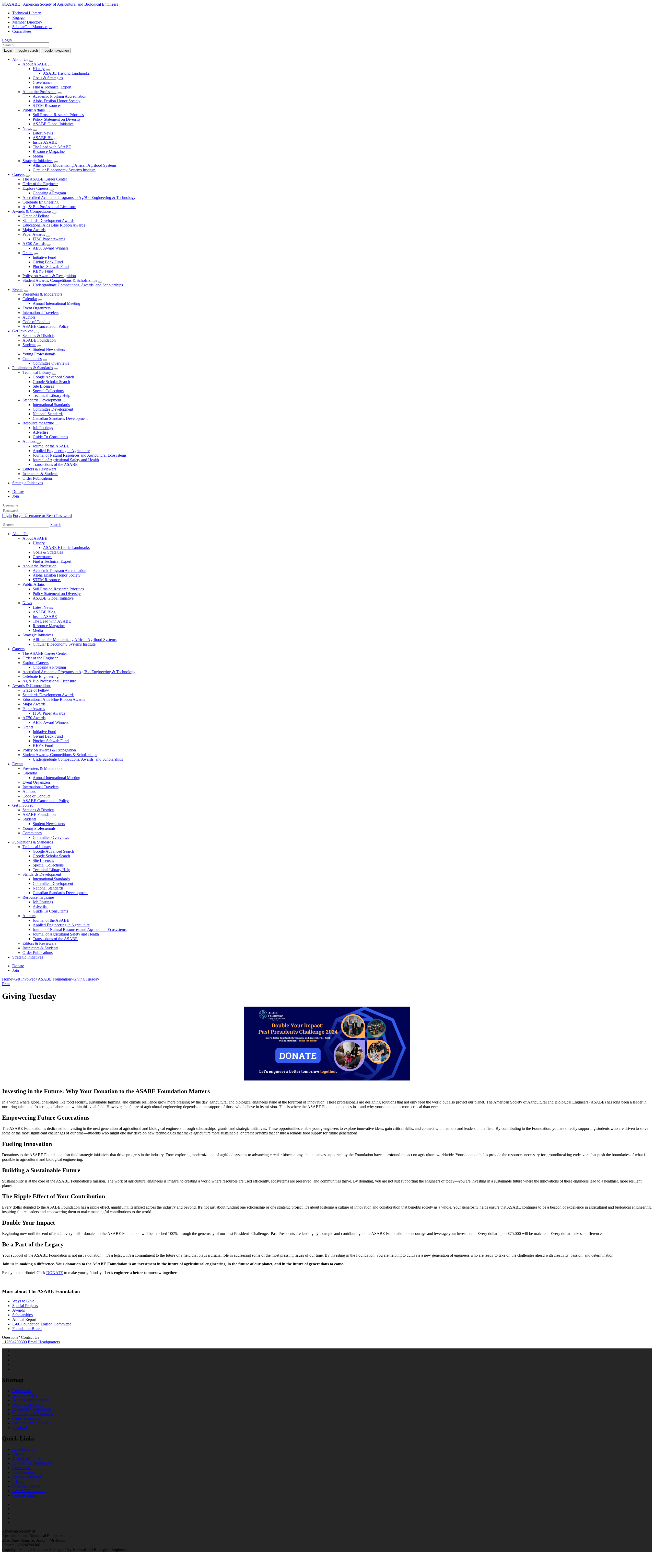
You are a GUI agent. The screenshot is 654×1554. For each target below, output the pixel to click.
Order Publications (37, 478)
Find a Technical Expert (52, 87)
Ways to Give (23, 1301)
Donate (18, 491)
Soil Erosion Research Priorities (58, 114)
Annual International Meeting (56, 303)
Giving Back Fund (48, 262)
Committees (21, 31)
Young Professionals (38, 354)
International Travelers (40, 312)
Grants (27, 253)
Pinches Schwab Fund (51, 266)
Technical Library (26, 13)
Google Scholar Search (51, 381)
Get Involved (22, 331)
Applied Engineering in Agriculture (61, 450)
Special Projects (25, 1305)
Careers (18, 174)
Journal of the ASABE (51, 446)
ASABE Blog (44, 138)
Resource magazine (38, 423)
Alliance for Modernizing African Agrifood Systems (74, 165)
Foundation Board (27, 1328)
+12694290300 (14, 1342)
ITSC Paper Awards (49, 239)
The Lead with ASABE (52, 147)
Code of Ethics (24, 1495)
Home (7, 979)
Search (55, 524)
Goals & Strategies (48, 78)
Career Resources (26, 1418)
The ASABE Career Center (44, 179)
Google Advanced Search (53, 377)
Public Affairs (33, 110)
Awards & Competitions (31, 211)
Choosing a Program (49, 193)
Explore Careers (35, 188)
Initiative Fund (44, 257)
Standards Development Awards (48, 220)
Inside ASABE (45, 142)
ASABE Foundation (39, 340)
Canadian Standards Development (60, 418)
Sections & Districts (38, 335)
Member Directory (27, 22)
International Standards (51, 404)
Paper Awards (33, 234)
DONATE (54, 1272)
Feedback (20, 1427)
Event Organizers (36, 308)
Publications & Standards (32, 368)
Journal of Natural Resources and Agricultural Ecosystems (79, 455)
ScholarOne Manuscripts (32, 27)
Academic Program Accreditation (59, 96)
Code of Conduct (36, 322)
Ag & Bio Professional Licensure (49, 207)
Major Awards (33, 230)
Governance (42, 82)
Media (38, 156)
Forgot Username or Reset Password (42, 515)
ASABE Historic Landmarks (66, 73)
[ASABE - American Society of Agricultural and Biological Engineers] (60, 4)
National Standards (48, 414)
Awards (18, 1310)
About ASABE (34, 64)
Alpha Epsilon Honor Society (56, 101)
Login (7, 40)
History (39, 68)
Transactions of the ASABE (55, 464)
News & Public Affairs (30, 1400)
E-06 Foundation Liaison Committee (41, 1324)
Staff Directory (24, 1472)
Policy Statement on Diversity (57, 119)
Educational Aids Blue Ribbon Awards (53, 225)
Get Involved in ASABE (32, 1423)
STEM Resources (47, 105)
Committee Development (53, 409)
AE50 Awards (33, 243)
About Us (20, 59)
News (27, 128)
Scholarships (22, 1315)
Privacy (18, 1481)
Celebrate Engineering (40, 202)
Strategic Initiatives (37, 161)
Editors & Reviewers (39, 469)
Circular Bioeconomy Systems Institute (64, 170)
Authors (29, 317)
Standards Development (41, 400)
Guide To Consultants (50, 437)
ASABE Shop (24, 1449)
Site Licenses (43, 386)
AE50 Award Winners (50, 248)
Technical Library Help (51, 395)
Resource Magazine (49, 151)
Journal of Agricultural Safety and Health (66, 460)
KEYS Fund (43, 271)
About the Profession (39, 91)
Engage (18, 17)
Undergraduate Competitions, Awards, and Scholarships (78, 285)
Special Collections (48, 391)
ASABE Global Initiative (53, 124)
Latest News (43, 133)
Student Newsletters (49, 349)
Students (29, 345)
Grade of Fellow (35, 216)
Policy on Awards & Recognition (49, 276)
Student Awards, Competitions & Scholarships (59, 280)
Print (6, 984)
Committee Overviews (51, 363)
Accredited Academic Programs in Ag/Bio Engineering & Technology (78, 197)
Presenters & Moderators (42, 294)
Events (17, 289)
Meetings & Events (27, 1404)
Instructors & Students (40, 473)
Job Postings (43, 427)
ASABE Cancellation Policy (45, 326)
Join (15, 496)
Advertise (40, 432)
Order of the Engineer (40, 184)
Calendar (29, 299)
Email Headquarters (44, 1342)
